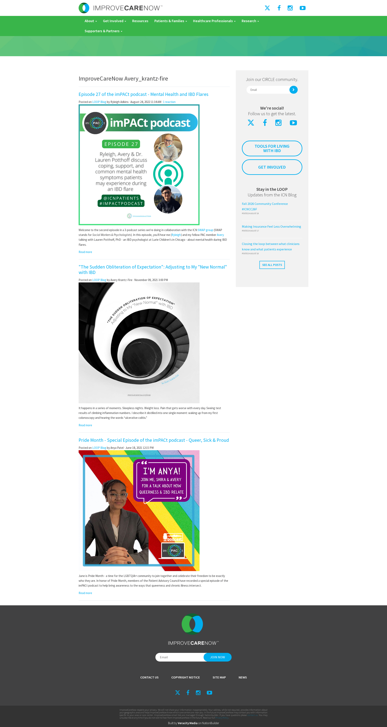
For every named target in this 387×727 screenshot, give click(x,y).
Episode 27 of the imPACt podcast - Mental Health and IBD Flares (143, 94)
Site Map (219, 677)
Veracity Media (188, 723)
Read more (85, 252)
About (90, 21)
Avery (220, 235)
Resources (140, 21)
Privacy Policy (221, 717)
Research (249, 21)
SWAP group (205, 230)
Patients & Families (169, 21)
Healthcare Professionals (213, 21)
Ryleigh (176, 235)
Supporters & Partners (102, 31)
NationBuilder (210, 723)
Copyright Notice (185, 677)
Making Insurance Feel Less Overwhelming (271, 226)
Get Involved (113, 21)
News (243, 677)
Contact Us (149, 677)
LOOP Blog (99, 102)
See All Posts (272, 265)
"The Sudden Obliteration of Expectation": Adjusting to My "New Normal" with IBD (153, 269)
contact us (252, 715)
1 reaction (169, 102)
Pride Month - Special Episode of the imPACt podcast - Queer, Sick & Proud (154, 440)
